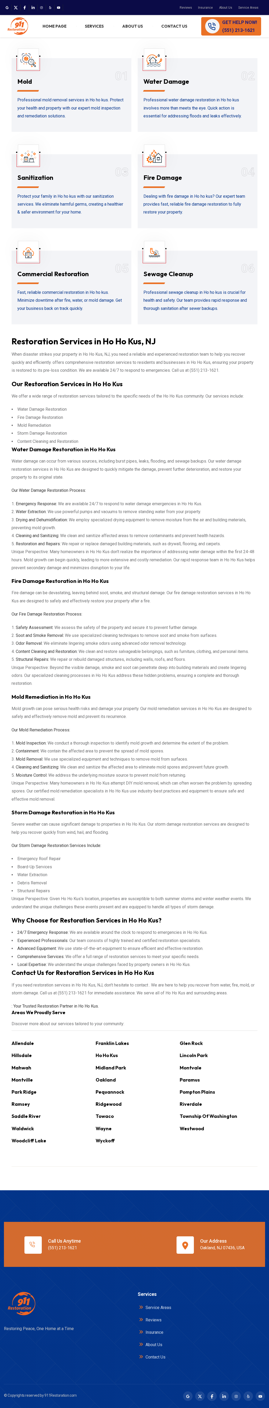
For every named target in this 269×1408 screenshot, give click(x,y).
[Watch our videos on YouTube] (58, 7)
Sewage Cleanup (168, 274)
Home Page (54, 26)
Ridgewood (109, 1104)
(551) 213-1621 (62, 1247)
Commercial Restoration (53, 274)
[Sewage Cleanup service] (154, 254)
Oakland (106, 1080)
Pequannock (110, 1092)
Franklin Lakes (112, 1043)
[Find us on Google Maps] (7, 7)
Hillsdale (22, 1055)
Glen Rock (191, 1043)
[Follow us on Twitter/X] (16, 7)
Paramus (190, 1080)
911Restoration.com (60, 1395)
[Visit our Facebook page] (25, 7)
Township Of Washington (208, 1116)
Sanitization (35, 177)
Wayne (104, 1129)
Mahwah (21, 1068)
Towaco (105, 1116)
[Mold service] (28, 62)
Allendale (23, 1043)
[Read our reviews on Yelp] (50, 7)
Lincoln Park (194, 1055)
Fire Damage (162, 177)
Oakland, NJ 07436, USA (222, 1247)
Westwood (192, 1129)
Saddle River (26, 1116)
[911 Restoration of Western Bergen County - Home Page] (17, 26)
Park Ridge (24, 1092)
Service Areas (248, 7)
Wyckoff (105, 1141)
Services (94, 26)
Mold (24, 81)
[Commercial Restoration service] (28, 254)
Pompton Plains (197, 1092)
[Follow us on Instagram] (41, 7)
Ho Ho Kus (107, 1055)
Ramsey (21, 1104)
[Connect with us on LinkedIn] (33, 7)
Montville (22, 1080)
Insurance (205, 7)
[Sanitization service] (28, 158)
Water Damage (166, 81)
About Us (225, 7)
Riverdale (191, 1104)
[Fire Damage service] (154, 158)
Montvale (190, 1068)
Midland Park (111, 1068)
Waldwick (23, 1129)
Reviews (186, 7)
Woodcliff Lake (29, 1141)
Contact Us (174, 26)
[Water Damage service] (154, 62)
